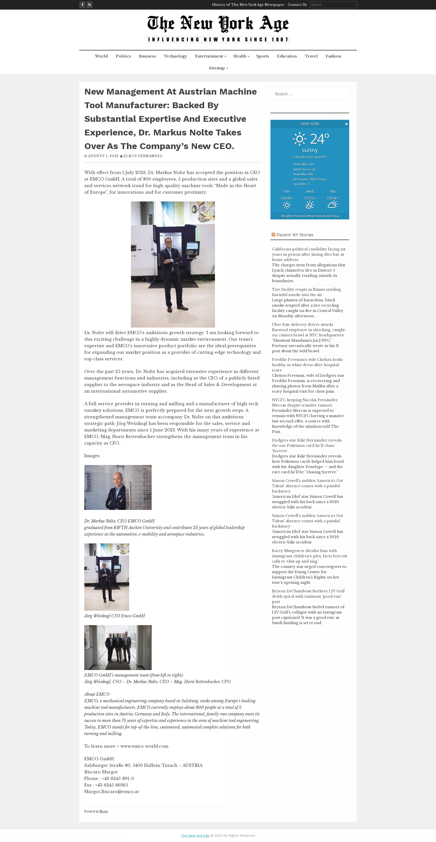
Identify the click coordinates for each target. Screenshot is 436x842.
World (101, 56)
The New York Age (195, 835)
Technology (175, 56)
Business (147, 56)
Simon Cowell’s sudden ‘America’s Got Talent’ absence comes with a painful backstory (307, 485)
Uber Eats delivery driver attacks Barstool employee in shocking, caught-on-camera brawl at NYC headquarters (309, 329)
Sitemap (217, 68)
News (103, 811)
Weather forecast (310, 216)
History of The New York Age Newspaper (248, 5)
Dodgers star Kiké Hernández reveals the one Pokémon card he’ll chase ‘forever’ (307, 445)
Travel (311, 56)
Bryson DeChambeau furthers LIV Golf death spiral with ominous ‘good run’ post (308, 596)
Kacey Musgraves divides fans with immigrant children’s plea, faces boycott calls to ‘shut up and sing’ (309, 556)
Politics (123, 56)
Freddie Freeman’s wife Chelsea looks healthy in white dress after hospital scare (307, 364)
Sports (262, 56)
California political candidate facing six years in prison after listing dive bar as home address (309, 254)
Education (287, 56)
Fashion (333, 56)
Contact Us (297, 5)
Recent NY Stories (295, 234)
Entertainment (209, 56)
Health (239, 56)
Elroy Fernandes (143, 156)
